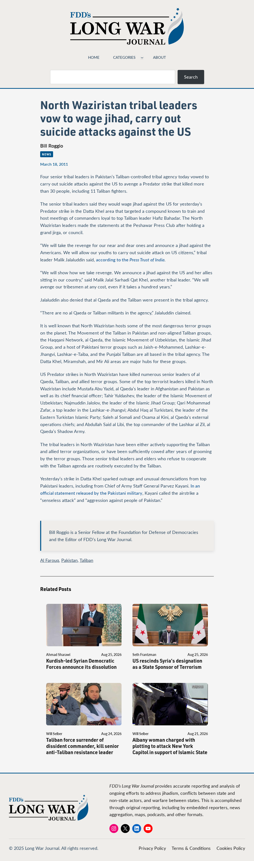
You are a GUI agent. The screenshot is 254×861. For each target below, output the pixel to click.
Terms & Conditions (191, 848)
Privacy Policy (152, 848)
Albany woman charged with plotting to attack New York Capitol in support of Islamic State (169, 746)
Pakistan (69, 560)
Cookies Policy (231, 848)
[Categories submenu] (142, 57)
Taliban (86, 560)
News (46, 154)
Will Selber (54, 733)
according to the (130, 259)
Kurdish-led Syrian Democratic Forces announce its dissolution (81, 664)
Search (191, 77)
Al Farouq (49, 560)
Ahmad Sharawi (58, 654)
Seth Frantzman (144, 654)
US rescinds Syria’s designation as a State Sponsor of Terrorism (167, 664)
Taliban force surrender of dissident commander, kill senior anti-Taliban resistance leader (82, 746)
